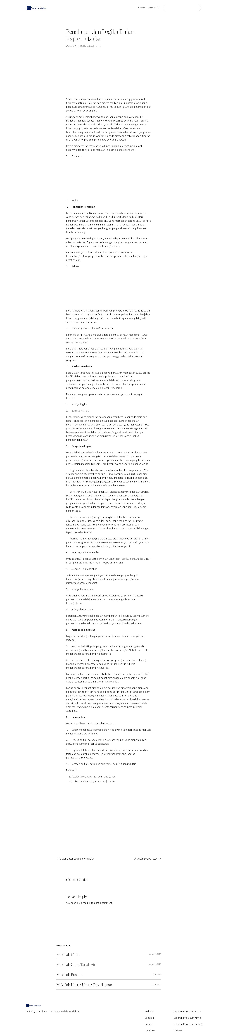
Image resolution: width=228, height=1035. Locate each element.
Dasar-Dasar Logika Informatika (77, 858)
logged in (85, 902)
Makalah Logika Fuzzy (145, 858)
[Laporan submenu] (155, 8)
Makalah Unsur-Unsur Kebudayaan (84, 984)
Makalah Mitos (68, 954)
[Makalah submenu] (146, 8)
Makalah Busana (69, 974)
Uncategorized (95, 46)
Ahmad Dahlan (81, 46)
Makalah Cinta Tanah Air (76, 964)
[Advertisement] (21, 37)
